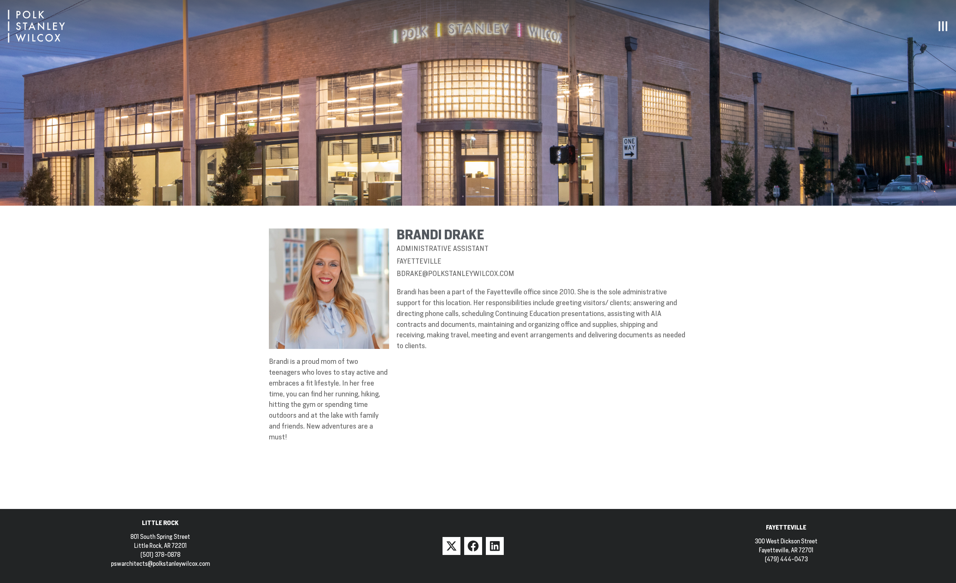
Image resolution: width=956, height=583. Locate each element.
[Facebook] (473, 546)
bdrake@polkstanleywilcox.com (455, 273)
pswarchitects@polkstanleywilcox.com (160, 563)
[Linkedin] (495, 546)
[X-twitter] (451, 546)
